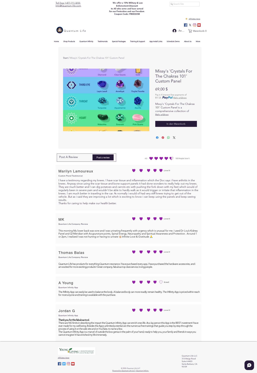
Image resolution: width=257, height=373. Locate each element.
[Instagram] (194, 25)
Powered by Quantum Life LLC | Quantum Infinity (130, 371)
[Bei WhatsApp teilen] (168, 137)
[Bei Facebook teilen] (157, 137)
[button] (194, 31)
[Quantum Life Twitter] (64, 363)
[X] (190, 25)
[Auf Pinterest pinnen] (163, 137)
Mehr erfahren (180, 97)
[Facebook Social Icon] (185, 25)
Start (65, 57)
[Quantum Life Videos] (199, 25)
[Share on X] (174, 137)
